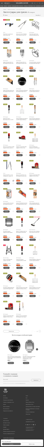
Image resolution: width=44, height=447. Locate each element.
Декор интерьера (6, 406)
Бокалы (4, 404)
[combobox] (38, 15)
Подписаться (36, 380)
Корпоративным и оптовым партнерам (33, 406)
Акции (27, 395)
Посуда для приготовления (8, 400)
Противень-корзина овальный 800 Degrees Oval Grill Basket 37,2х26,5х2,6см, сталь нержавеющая (29, 357)
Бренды (4, 395)
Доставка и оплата (6, 422)
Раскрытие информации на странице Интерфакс (32, 409)
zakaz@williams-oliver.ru (30, 421)
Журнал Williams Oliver (30, 402)
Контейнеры (5, 397)
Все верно (11, 444)
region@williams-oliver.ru (30, 430)
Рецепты (27, 400)
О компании (5, 418)
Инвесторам (28, 414)
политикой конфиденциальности (20, 383)
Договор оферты (6, 429)
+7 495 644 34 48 (29, 419)
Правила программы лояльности (9, 431)
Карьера (4, 427)
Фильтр (6, 15)
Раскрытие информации (30, 411)
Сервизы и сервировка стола (8, 402)
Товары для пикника (11, 9)
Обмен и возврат (6, 424)
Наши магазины (6, 420)
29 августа (33, 239)
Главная (4, 9)
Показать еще (11, 331)
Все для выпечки (6, 408)
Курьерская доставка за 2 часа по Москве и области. (22, 0)
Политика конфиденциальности (9, 433)
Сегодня (6, 42)
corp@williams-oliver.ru (29, 427)
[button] (37, 349)
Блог (26, 397)
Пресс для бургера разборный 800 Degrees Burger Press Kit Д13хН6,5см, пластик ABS (14, 357)
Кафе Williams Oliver (29, 404)
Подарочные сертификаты (8, 410)
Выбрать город (31, 444)
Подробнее (11, 362)
